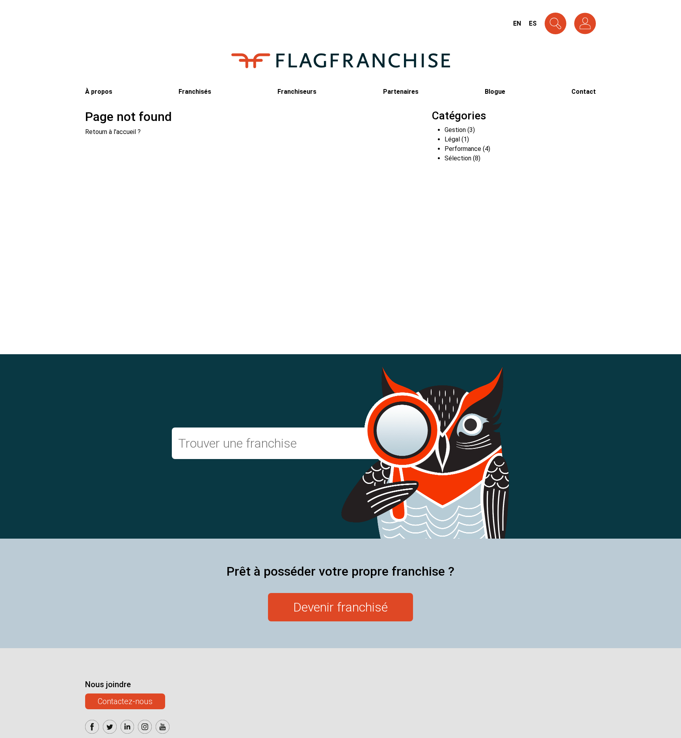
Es (533, 23)
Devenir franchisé (340, 607)
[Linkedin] (127, 728)
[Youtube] (162, 728)
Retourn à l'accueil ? (113, 132)
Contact (583, 91)
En (517, 23)
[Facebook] (92, 728)
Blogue (495, 91)
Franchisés (195, 91)
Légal (452, 139)
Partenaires (401, 91)
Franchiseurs (296, 91)
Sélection (458, 158)
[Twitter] (110, 728)
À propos (98, 91)
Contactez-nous (125, 701)
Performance (463, 148)
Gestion (455, 130)
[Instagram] (145, 728)
